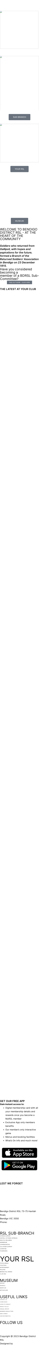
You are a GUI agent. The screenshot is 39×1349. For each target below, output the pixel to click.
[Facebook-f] (2, 1327)
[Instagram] (8, 1327)
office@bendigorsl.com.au (13, 1226)
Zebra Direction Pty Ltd (25, 1343)
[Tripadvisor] (15, 1327)
